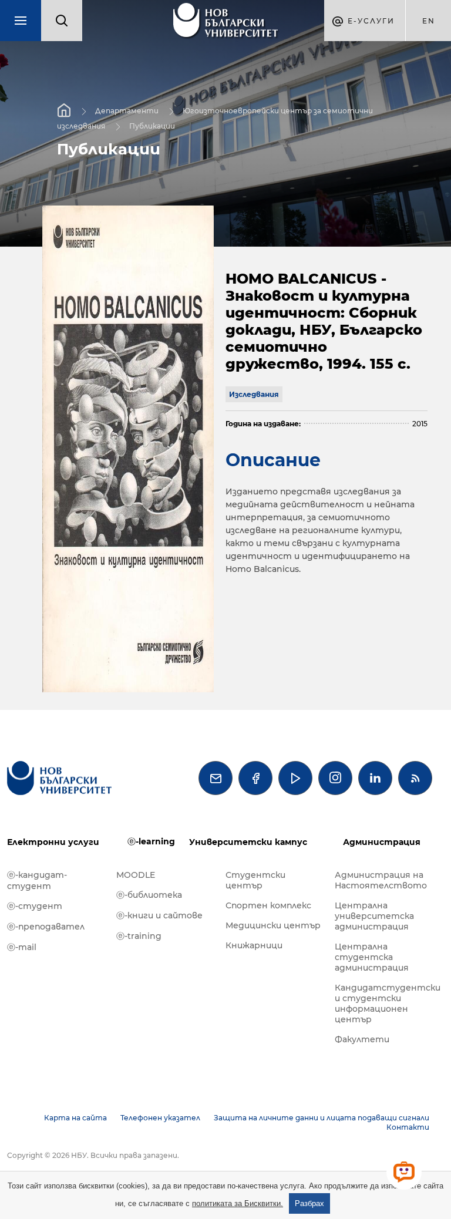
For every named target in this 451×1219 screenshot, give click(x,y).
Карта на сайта (75, 1117)
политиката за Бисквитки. (237, 1203)
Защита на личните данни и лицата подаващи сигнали (321, 1117)
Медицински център (273, 925)
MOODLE (135, 875)
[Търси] (61, 20)
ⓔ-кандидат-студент (37, 880)
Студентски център (255, 880)
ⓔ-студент (34, 906)
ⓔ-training (138, 936)
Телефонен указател (160, 1117)
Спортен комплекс (268, 905)
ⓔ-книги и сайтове (159, 915)
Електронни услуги (53, 842)
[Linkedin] (375, 778)
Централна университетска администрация (374, 916)
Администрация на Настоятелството (381, 880)
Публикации (152, 126)
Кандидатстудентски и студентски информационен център (383, 1003)
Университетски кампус (248, 842)
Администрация (381, 842)
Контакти (407, 1127)
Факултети (362, 1039)
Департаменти (127, 110)
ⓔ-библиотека (149, 895)
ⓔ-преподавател (46, 926)
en (428, 20)
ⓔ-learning (151, 841)
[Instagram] (335, 778)
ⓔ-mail (21, 947)
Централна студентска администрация (372, 957)
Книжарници (254, 945)
